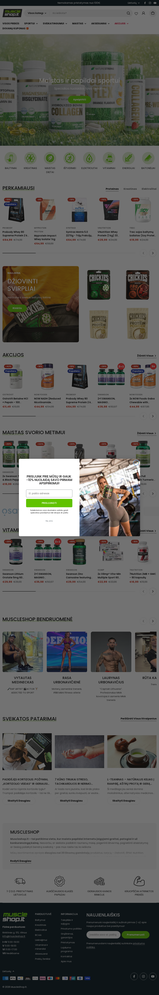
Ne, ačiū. (49, 521)
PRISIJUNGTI (49, 503)
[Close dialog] (136, 462)
